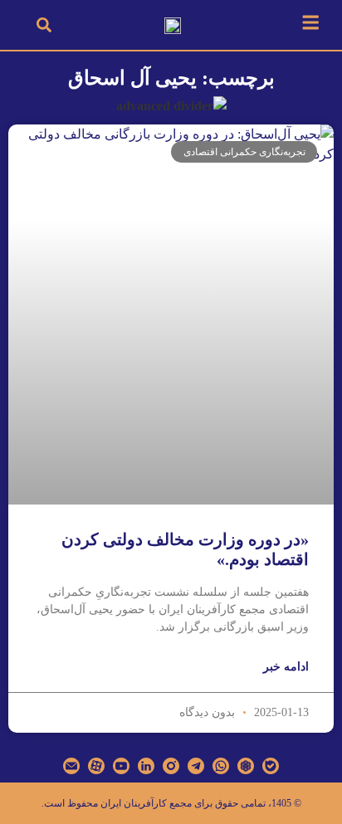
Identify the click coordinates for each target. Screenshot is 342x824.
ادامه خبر (286, 667)
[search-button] (44, 24)
